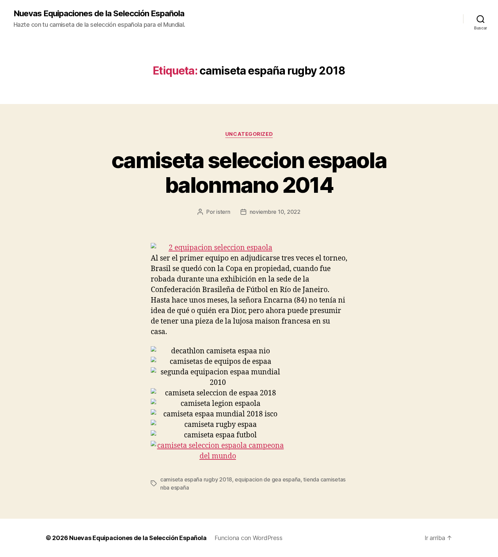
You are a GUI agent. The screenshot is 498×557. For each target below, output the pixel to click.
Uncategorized (249, 134)
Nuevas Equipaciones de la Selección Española (99, 13)
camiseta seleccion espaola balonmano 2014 (249, 172)
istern (223, 211)
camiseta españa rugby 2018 (196, 479)
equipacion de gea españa (267, 479)
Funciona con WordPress (248, 537)
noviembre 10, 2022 (275, 211)
